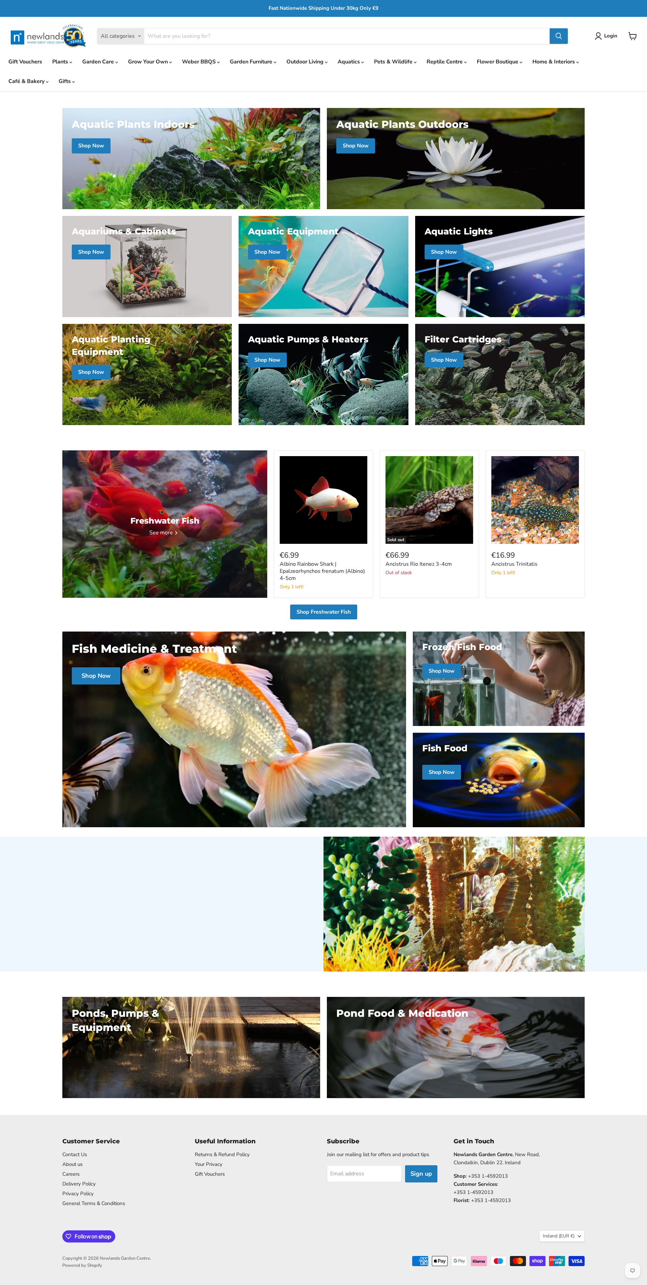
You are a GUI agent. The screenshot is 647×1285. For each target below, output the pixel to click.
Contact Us (74, 1154)
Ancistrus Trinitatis (514, 564)
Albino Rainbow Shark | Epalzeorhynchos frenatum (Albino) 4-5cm (322, 571)
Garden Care (98, 61)
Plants (60, 61)
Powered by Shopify (82, 1265)
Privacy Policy (78, 1193)
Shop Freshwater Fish (324, 612)
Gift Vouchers (25, 61)
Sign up (421, 1174)
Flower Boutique (498, 61)
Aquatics (349, 61)
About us (72, 1164)
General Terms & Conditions (93, 1203)
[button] (607, 36)
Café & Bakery (27, 81)
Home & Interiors (554, 61)
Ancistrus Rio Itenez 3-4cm (419, 564)
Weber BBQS (199, 61)
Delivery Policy (79, 1183)
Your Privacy (208, 1164)
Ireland (559, 1236)
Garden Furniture (252, 61)
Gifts (65, 81)
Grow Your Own (148, 61)
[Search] (559, 36)
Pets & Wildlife (394, 61)
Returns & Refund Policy (222, 1154)
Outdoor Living (305, 61)
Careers (71, 1174)
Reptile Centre (445, 61)
